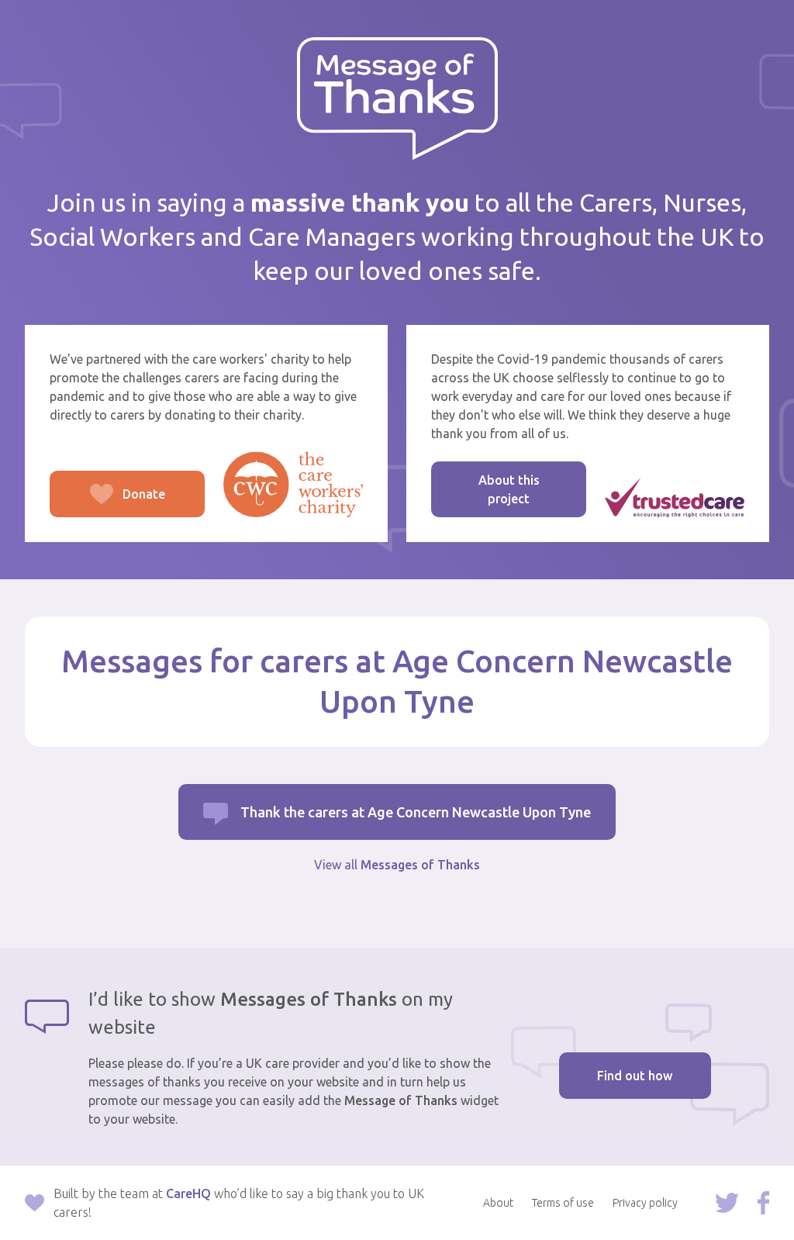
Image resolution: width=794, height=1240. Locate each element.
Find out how (634, 1076)
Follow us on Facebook (763, 1202)
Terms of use (563, 1203)
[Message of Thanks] (397, 99)
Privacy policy (645, 1203)
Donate (107, 502)
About (498, 1203)
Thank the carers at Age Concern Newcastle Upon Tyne (415, 812)
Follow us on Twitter (727, 1202)
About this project (509, 489)
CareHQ (188, 1193)
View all (397, 865)
